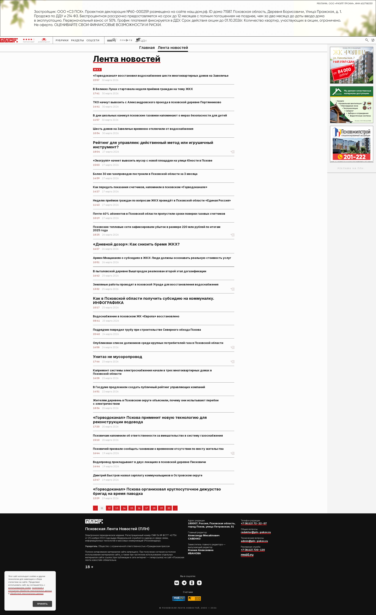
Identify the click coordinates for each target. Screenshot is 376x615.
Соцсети (93, 40)
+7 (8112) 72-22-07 (254, 523)
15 (131, 508)
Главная (147, 47)
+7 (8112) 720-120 (253, 549)
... (95, 508)
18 (153, 508)
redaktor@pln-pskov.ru (256, 532)
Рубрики (62, 40)
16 (139, 508)
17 (146, 508)
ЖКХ (97, 69)
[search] (367, 40)
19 (161, 508)
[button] (372, 40)
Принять (42, 604)
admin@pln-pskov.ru (254, 541)
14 (124, 508)
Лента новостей (173, 47)
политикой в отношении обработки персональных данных (30, 589)
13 (116, 508)
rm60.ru (247, 555)
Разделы (77, 40)
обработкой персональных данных (26, 593)
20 (168, 508)
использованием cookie (19, 588)
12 (109, 508)
